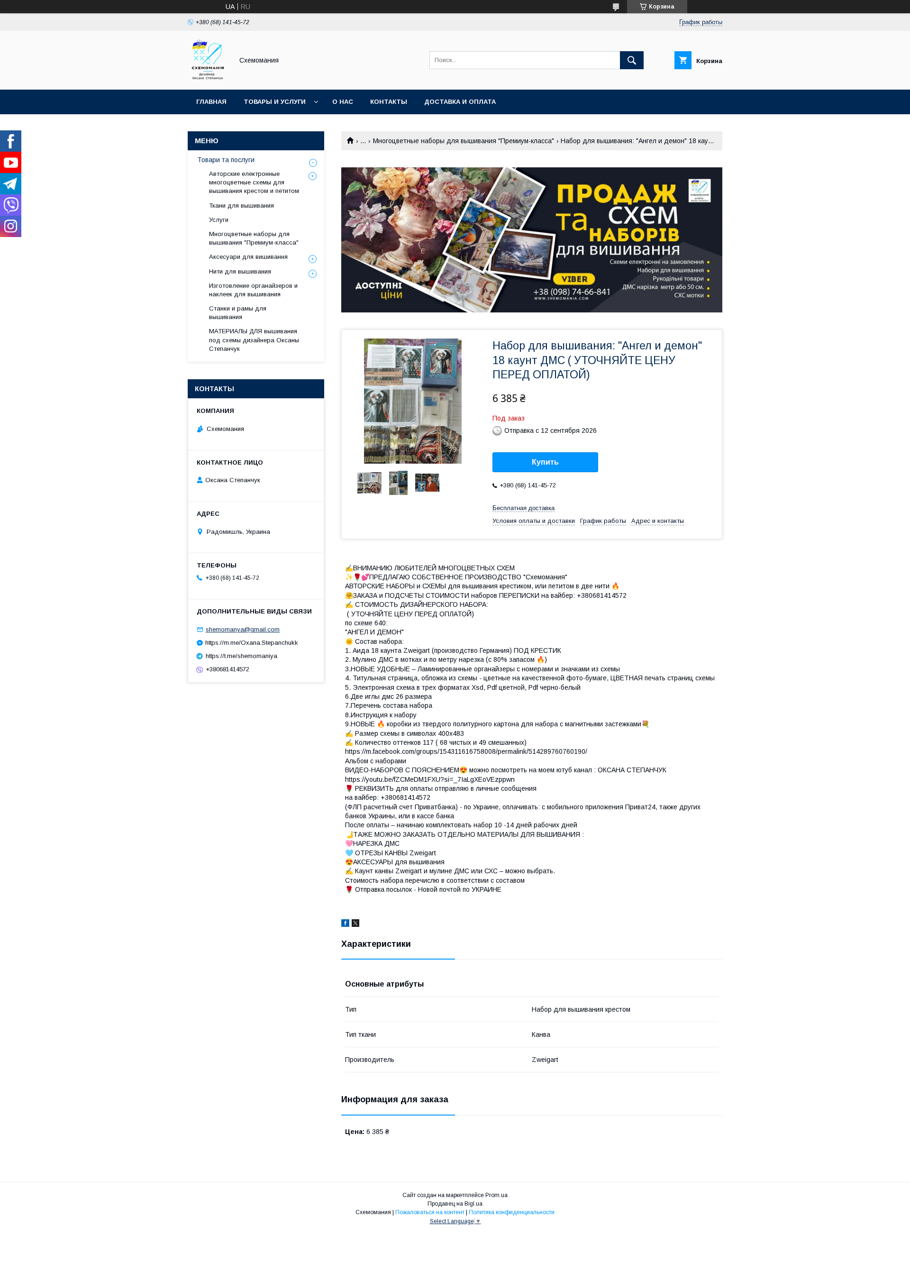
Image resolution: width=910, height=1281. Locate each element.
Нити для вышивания (240, 271)
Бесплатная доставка (523, 508)
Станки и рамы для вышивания (237, 312)
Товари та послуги (226, 160)
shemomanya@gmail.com (243, 629)
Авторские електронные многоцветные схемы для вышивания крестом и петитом (254, 182)
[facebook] (345, 924)
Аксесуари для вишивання (248, 256)
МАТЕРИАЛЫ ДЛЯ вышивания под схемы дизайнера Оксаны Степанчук (254, 340)
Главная (211, 101)
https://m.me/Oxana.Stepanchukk (251, 642)
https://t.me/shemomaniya (241, 655)
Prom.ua (496, 1195)
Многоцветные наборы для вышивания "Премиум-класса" (463, 141)
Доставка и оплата (460, 101)
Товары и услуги (275, 101)
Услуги (218, 219)
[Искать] (632, 60)
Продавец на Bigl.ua (455, 1203)
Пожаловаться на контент (429, 1212)
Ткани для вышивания (241, 205)
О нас (342, 101)
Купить (545, 462)
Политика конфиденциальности (512, 1212)
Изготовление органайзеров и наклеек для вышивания (253, 290)
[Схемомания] (208, 77)
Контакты (388, 101)
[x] (355, 924)
